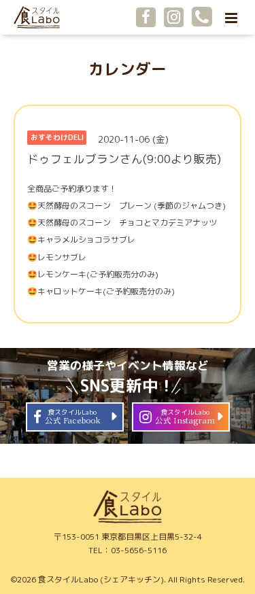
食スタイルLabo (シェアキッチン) (101, 579)
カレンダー (127, 69)
